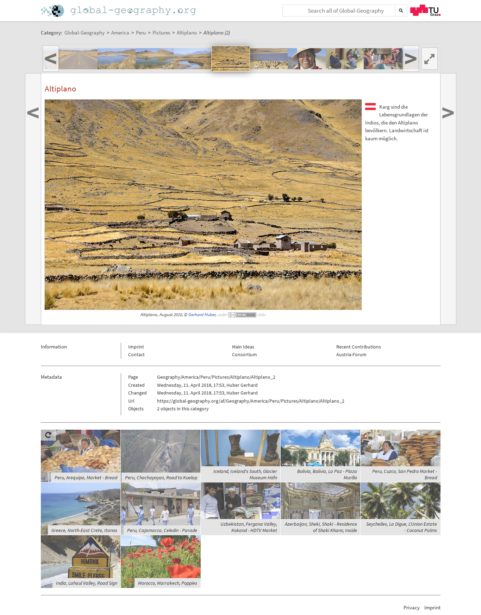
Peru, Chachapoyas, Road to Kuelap (161, 477)
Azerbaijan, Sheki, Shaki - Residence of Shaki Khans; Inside (321, 527)
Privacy (412, 607)
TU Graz (425, 10)
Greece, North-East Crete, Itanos (84, 530)
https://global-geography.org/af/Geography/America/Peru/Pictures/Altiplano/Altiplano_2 (250, 401)
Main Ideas (243, 347)
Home (119, 11)
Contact (136, 354)
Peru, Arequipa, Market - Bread (86, 477)
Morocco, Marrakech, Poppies (167, 583)
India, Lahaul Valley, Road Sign (86, 583)
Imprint (136, 347)
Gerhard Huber (201, 315)
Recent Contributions (358, 347)
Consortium (244, 354)
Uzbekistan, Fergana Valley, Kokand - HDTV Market (248, 527)
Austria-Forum (351, 354)
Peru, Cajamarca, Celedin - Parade (162, 530)
